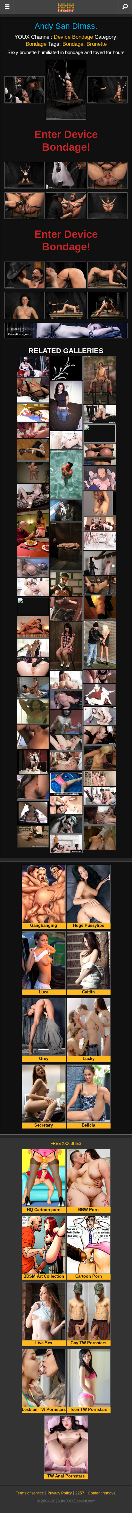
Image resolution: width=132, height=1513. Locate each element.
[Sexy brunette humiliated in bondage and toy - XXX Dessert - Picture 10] (24, 275)
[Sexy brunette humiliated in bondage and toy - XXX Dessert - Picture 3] (107, 89)
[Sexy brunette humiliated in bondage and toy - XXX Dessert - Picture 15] (107, 305)
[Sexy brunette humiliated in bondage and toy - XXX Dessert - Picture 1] (24, 89)
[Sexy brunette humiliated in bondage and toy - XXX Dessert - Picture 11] (66, 275)
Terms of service (30, 1493)
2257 (79, 1493)
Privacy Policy (59, 1493)
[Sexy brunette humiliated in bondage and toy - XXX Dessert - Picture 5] (66, 175)
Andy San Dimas (65, 26)
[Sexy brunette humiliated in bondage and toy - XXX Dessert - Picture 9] (107, 205)
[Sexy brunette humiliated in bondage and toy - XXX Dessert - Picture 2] (66, 90)
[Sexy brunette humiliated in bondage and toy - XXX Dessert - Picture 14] (66, 305)
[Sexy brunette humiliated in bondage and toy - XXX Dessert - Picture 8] (66, 205)
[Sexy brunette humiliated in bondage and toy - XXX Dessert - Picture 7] (24, 205)
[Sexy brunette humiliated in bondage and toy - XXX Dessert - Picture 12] (107, 275)
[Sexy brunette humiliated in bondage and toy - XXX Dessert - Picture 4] (24, 175)
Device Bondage (73, 37)
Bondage (36, 44)
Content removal (102, 1493)
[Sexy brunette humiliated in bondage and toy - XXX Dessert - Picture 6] (107, 175)
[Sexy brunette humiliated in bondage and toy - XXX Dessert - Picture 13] (24, 305)
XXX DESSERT (66, 7)
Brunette (97, 44)
